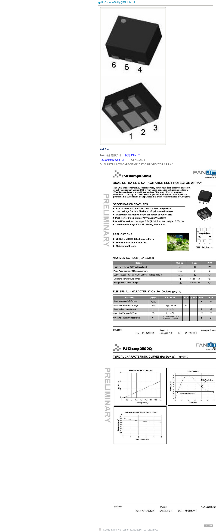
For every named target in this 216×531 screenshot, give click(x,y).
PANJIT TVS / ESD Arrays (147, 530)
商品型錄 (106, 530)
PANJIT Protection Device (123, 530)
